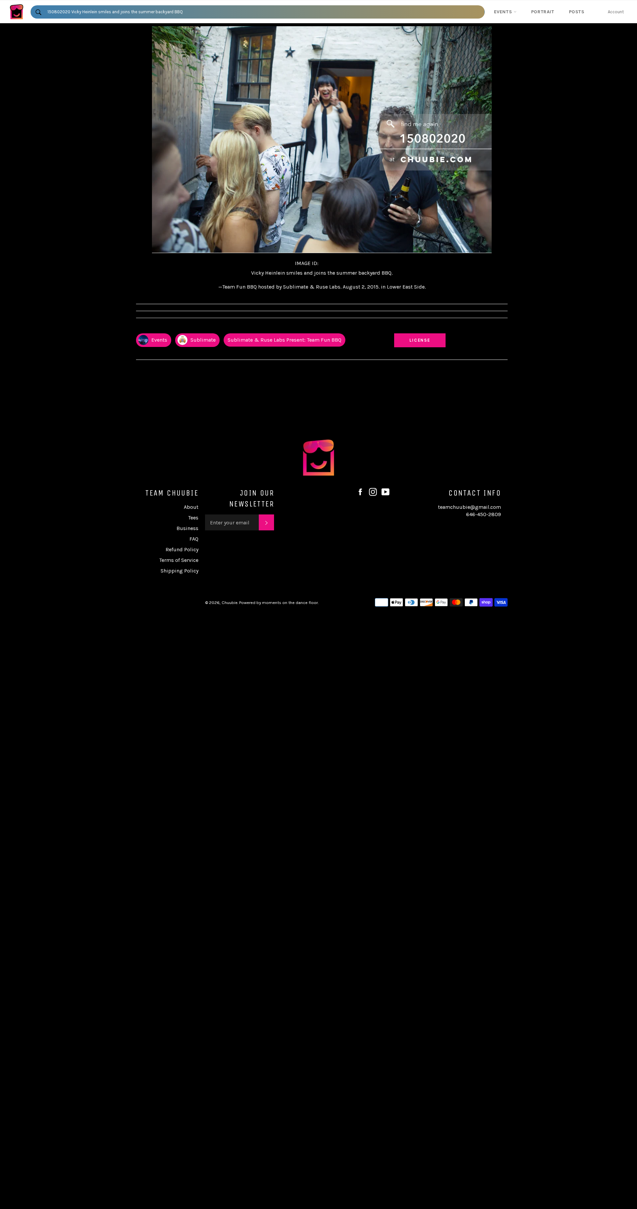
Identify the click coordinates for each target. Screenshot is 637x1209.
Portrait (542, 12)
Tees (193, 517)
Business (187, 528)
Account (616, 11)
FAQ (193, 539)
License (426, 340)
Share (501, 327)
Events (504, 12)
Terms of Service (178, 560)
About (191, 507)
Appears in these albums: (162, 327)
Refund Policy (182, 549)
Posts (577, 12)
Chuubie (230, 602)
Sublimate (202, 340)
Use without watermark (420, 327)
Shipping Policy (179, 571)
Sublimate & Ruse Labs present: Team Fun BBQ (284, 340)
